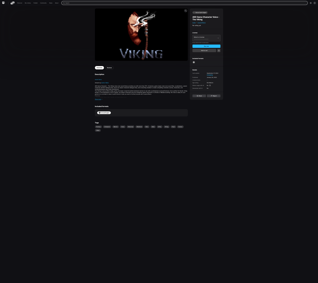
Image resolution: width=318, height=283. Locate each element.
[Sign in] (314, 3)
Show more (98, 99)
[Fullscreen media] (185, 10)
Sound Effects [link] (202, 22)
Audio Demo (98, 79)
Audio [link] (194, 22)
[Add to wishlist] (218, 50)
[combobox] (185, 3)
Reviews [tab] (109, 67)
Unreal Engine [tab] (105, 112)
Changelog (210, 74)
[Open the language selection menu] (310, 3)
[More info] (210, 85)
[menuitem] (20, 3)
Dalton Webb (105, 82)
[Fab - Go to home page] (12, 3)
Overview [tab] (99, 67)
